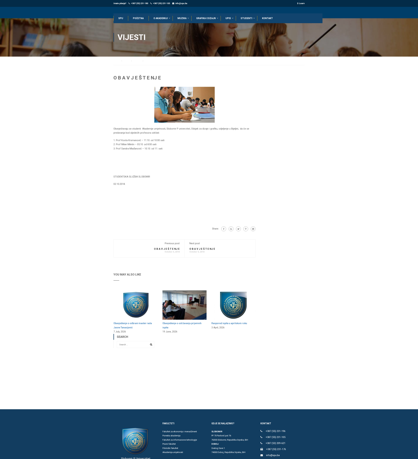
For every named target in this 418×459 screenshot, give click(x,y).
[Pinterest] (245, 228)
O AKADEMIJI (160, 18)
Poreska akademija (171, 435)
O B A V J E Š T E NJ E (167, 248)
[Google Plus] (231, 228)
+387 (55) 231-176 (276, 449)
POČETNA (138, 18)
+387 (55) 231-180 (139, 3)
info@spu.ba (181, 3)
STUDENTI (246, 18)
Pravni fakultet (169, 444)
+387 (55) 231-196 (275, 431)
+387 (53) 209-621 (275, 443)
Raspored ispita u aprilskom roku (229, 323)
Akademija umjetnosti (172, 452)
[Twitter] (238, 228)
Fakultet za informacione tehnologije (179, 440)
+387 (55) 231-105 (161, 3)
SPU (120, 18)
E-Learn (301, 3)
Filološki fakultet (170, 448)
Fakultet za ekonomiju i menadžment (179, 431)
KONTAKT (267, 18)
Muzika (181, 18)
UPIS (228, 18)
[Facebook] (223, 228)
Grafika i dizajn (206, 18)
